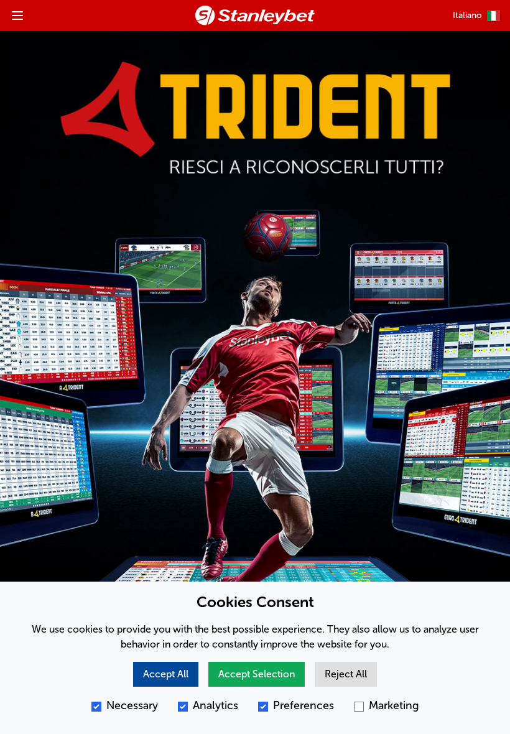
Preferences (303, 705)
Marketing (394, 705)
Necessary (132, 705)
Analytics (215, 705)
